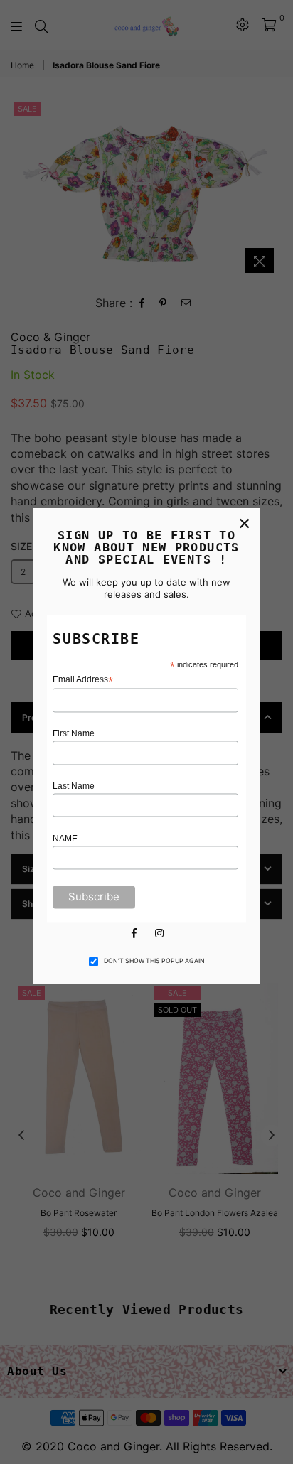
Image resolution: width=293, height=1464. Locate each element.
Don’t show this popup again (154, 961)
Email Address (83, 680)
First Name (74, 734)
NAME (65, 839)
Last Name (74, 786)
